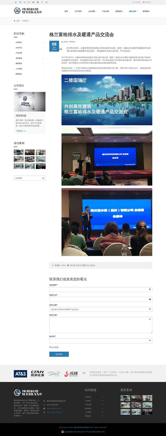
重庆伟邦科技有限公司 (82, 427)
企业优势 (91, 11)
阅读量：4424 (60, 265)
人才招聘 (19, 69)
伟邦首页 (88, 397)
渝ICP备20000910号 (97, 432)
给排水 (78, 265)
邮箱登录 (148, 2)
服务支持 (132, 11)
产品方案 (105, 11)
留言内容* (53, 315)
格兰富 (72, 265)
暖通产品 (85, 265)
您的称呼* (53, 285)
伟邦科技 (21, 115)
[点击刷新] (100, 347)
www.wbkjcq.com (54, 408)
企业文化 (19, 48)
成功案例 (19, 58)
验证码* (52, 336)
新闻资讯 (119, 11)
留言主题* (53, 305)
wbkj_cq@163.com (54, 412)
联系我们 (146, 11)
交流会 (92, 265)
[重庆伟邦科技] (31, 102)
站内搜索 (137, 2)
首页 (66, 11)
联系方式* (53, 295)
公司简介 (19, 42)
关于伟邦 (78, 11)
